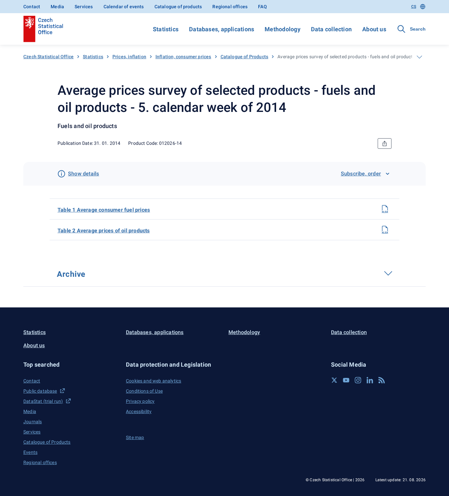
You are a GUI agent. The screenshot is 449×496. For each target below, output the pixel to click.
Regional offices (230, 6)
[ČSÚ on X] (334, 380)
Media (57, 6)
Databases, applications (221, 29)
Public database (40, 391)
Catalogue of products (178, 6)
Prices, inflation (129, 56)
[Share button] (384, 143)
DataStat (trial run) (43, 401)
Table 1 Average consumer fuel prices (104, 210)
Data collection (331, 29)
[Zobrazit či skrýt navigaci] (419, 57)
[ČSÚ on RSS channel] (381, 380)
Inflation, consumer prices (183, 56)
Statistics (165, 29)
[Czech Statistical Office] (43, 29)
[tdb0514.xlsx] (384, 209)
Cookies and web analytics (153, 380)
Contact (31, 6)
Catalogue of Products (245, 56)
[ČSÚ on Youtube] (346, 380)
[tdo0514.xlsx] (384, 229)
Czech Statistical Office (48, 56)
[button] (70, 364)
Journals (32, 421)
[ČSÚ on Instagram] (358, 380)
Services (84, 6)
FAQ (262, 6)
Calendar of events (124, 6)
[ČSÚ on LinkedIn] (369, 380)
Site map (135, 437)
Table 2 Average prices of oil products (104, 230)
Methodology (282, 29)
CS (413, 6)
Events (30, 452)
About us (374, 29)
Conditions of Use (144, 391)
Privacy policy (140, 401)
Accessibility (139, 411)
